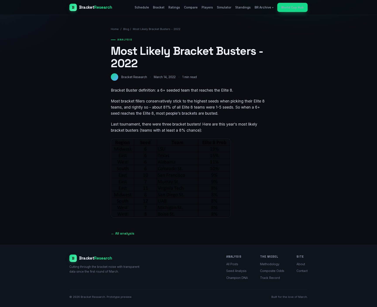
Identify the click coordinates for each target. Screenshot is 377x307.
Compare (191, 7)
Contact (302, 271)
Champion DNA (237, 278)
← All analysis (122, 233)
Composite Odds (272, 271)
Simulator (224, 7)
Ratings (174, 7)
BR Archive (264, 7)
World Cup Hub (292, 7)
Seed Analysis (236, 271)
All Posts (232, 264)
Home (115, 29)
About (300, 264)
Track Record (270, 278)
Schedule (142, 7)
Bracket (159, 7)
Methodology (269, 264)
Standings (243, 7)
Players (207, 7)
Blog (126, 29)
